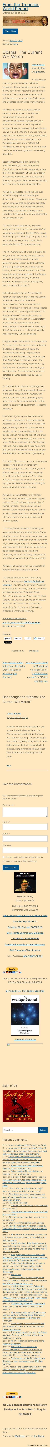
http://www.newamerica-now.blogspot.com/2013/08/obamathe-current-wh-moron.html (21, 622)
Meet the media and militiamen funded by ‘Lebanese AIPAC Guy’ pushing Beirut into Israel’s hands (25, 1229)
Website (7, 845)
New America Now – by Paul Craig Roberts (38, 68)
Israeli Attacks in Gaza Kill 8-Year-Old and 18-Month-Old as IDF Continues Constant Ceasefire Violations (23, 1326)
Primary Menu (10, 31)
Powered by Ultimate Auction (37, 1445)
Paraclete (33, 650)
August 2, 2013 (16, 40)
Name (6, 822)
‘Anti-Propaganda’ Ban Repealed (25, 950)
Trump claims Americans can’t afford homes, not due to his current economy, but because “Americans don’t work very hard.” (22, 1159)
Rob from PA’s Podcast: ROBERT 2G (25, 927)
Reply (9, 765)
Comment (9, 805)
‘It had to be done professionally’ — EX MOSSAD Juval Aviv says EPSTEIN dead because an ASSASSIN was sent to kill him (25, 1280)
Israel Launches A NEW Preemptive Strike (27, 1145)
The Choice (16, 1274)
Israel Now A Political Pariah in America (26, 1223)
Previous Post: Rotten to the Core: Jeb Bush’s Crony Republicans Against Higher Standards (14, 669)
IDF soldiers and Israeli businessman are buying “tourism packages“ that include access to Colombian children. (25, 1197)
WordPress (20, 1436)
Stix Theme (39, 1436)
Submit (43, 1130)
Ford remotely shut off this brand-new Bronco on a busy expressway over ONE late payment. (24, 1306)
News (15, 44)
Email (6, 833)
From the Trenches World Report (21, 6)
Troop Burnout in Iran (17, 1203)
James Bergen (14, 713)
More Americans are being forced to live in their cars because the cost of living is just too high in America (25, 1237)
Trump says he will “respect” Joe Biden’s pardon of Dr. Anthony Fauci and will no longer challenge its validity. (25, 1335)
